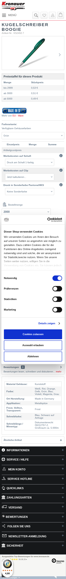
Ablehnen (33, 356)
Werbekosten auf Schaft (17, 156)
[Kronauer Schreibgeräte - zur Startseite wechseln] (13, 6)
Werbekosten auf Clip (15, 170)
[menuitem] (9, 15)
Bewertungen (11, 367)
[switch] (57, 288)
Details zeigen (46, 323)
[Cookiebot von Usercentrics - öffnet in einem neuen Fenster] (47, 219)
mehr (58, 371)
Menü (12, 15)
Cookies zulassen (33, 334)
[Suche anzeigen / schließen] (35, 15)
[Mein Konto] (52, 15)
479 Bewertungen (10, 578)
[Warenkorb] (60, 15)
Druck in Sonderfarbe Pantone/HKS (23, 185)
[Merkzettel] (44, 15)
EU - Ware (18, 115)
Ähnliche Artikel (13, 440)
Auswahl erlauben (33, 345)
